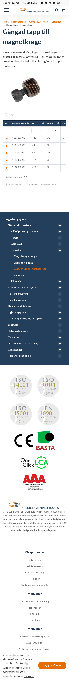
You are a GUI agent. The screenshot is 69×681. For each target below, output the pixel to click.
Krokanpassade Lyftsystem (23, 287)
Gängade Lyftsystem (19, 225)
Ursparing (16, 250)
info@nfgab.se (31, 2)
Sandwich (13, 324)
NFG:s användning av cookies (34, 649)
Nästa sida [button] (47, 184)
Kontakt (34, 613)
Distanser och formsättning (23, 343)
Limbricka (18, 275)
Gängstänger (15, 349)
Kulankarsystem (17, 300)
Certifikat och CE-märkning (34, 601)
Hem (5, 22)
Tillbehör (16, 281)
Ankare (15, 237)
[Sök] (56, 10)
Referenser (34, 607)
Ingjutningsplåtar (17, 312)
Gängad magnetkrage (25, 256)
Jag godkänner (52, 665)
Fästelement (34, 560)
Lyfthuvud (16, 244)
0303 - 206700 (11, 2)
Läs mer (29, 676)
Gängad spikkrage (23, 262)
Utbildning (34, 620)
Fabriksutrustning (34, 572)
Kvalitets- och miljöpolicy (34, 636)
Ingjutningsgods (16, 219)
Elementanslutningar (19, 306)
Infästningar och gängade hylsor (25, 318)
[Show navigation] (6, 10)
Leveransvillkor (34, 643)
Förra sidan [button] (15, 184)
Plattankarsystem (18, 293)
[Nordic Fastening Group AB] (34, 10)
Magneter (13, 337)
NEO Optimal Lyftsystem (24, 231)
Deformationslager (18, 331)
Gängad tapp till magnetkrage (29, 268)
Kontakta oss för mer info (34, 585)
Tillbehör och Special (19, 355)
